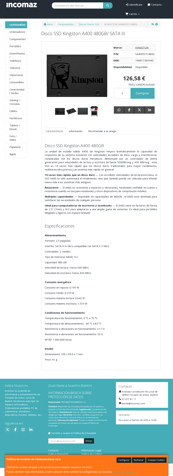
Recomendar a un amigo (102, 131)
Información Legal (91, 450)
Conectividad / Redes (16, 91)
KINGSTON (142, 47)
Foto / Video (13, 137)
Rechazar (139, 459)
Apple (12, 154)
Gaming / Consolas (14, 101)
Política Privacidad (58, 454)
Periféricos (15, 118)
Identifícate (135, 4)
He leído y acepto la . (74, 433)
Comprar (142, 93)
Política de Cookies (123, 471)
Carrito (133, 14)
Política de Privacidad (84, 433)
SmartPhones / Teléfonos (17, 57)
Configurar (123, 459)
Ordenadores (17, 31)
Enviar (89, 440)
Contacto (156, 4)
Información (75, 131)
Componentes (17, 39)
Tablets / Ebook (14, 127)
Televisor (14, 67)
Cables (13, 111)
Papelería (14, 147)
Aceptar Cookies (156, 459)
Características (54, 131)
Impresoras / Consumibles (16, 78)
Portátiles (15, 46)
